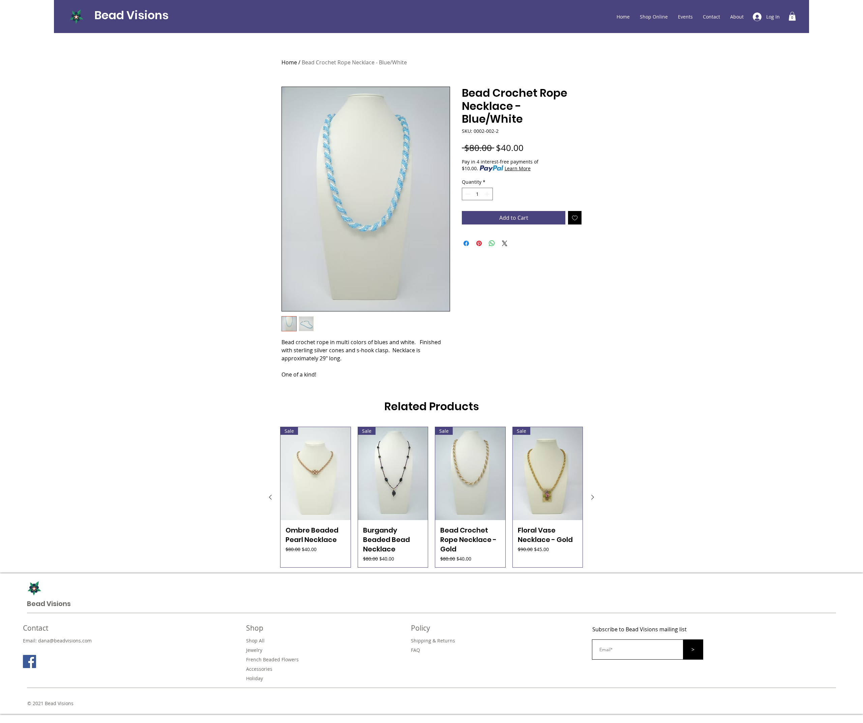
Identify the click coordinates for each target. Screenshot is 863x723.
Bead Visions (131, 15)
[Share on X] (505, 243)
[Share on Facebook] (466, 243)
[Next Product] (593, 497)
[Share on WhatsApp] (492, 243)
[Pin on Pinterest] (479, 243)
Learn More (518, 168)
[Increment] (487, 194)
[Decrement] (467, 194)
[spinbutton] (477, 194)
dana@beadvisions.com (65, 640)
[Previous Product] (270, 497)
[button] (792, 16)
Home (289, 62)
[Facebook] (29, 661)
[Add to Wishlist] (575, 217)
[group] (431, 497)
